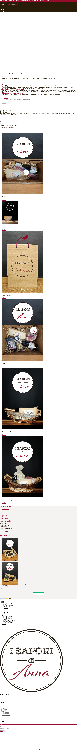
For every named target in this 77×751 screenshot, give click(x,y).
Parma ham (4, 718)
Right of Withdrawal (5, 512)
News (5, 14)
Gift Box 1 (4, 196)
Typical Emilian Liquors (8, 621)
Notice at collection (38, 749)
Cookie (3, 517)
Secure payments (5, 514)
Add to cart (6, 98)
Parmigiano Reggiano (8, 12)
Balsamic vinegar (7, 611)
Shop (3, 11)
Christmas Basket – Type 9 (7, 500)
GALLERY (4, 624)
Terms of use (4, 510)
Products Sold (4, 615)
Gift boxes (6, 20)
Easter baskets (7, 613)
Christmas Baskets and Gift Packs (10, 623)
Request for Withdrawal (6, 513)
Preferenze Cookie (5, 518)
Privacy (3, 516)
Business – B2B (4, 515)
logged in (6, 127)
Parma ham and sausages (9, 15)
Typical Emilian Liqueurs (8, 612)
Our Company (4, 614)
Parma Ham (6, 617)
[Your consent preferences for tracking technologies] (75, 749)
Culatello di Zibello (7, 17)
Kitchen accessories (5, 713)
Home (3, 9)
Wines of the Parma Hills (8, 610)
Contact (3, 625)
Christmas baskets (7, 19)
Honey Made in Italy (8, 22)
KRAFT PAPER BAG (6, 295)
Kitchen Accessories (8, 622)
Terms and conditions (5, 509)
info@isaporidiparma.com (4, 532)
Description (4, 102)
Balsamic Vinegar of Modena (9, 620)
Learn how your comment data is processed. (23, 129)
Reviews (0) (4, 103)
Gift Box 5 (4, 363)
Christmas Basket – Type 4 (7, 431)
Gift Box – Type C (5, 226)
